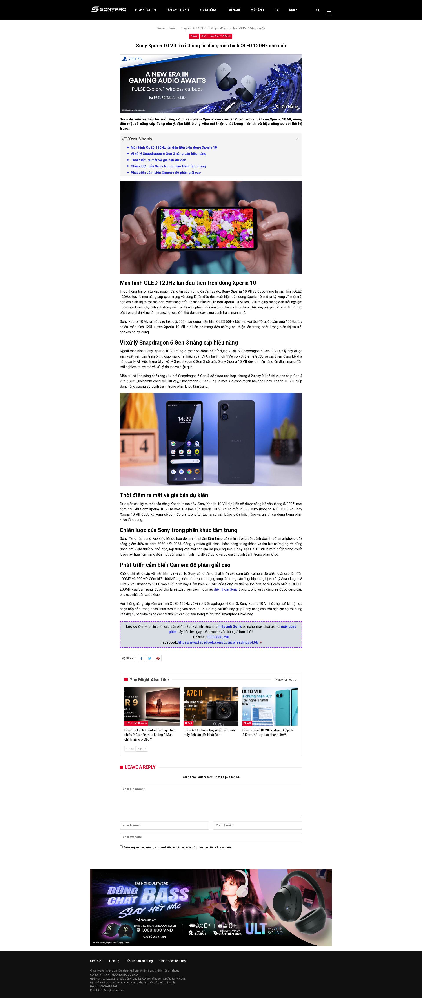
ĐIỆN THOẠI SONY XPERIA (216, 36)
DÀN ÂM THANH (177, 10)
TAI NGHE (234, 10)
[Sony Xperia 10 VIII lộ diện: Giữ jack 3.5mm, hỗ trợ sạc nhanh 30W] (270, 706)
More (293, 10)
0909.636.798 (218, 637)
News (194, 36)
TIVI (277, 10)
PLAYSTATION (145, 10)
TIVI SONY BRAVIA (136, 722)
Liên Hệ (114, 961)
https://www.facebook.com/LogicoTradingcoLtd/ (218, 642)
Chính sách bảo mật (173, 961)
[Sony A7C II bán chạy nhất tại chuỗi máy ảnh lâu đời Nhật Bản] (211, 706)
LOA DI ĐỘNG (207, 10)
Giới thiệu (96, 961)
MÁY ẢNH (257, 10)
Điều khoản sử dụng (139, 961)
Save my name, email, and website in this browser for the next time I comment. (178, 847)
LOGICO (133, 974)
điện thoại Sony (226, 589)
